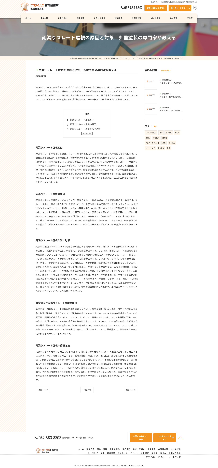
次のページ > (131, 390)
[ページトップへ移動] (180, 437)
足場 (168, 148)
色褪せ (148, 138)
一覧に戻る (87, 390)
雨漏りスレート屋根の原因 (83, 124)
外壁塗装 (169, 133)
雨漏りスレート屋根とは (82, 119)
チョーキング (150, 148)
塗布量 (164, 138)
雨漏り (177, 133)
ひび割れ (156, 138)
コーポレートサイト (179, 7)
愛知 (160, 133)
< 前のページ (43, 390)
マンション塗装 (151, 133)
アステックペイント (152, 143)
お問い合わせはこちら (156, 7)
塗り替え (172, 143)
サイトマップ (175, 457)
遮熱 (164, 143)
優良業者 (161, 148)
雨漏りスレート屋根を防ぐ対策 (85, 128)
